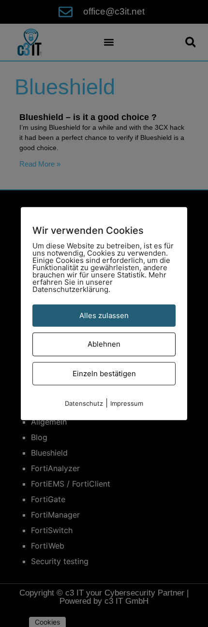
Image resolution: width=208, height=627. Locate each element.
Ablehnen (104, 344)
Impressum (126, 403)
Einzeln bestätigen (104, 373)
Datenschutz (84, 403)
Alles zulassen (104, 315)
